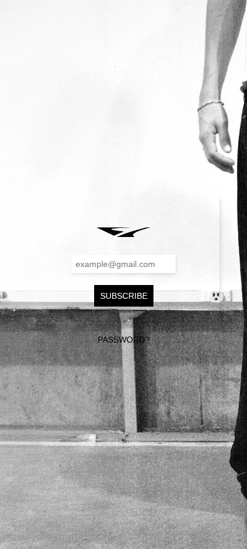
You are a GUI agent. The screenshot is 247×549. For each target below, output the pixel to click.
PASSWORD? (124, 339)
